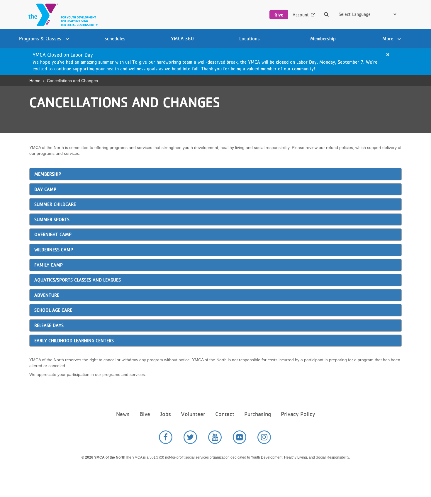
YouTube (215, 437)
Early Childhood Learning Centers (74, 340)
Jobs (165, 414)
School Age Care (53, 310)
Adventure (46, 295)
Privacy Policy (298, 414)
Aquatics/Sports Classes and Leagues (77, 280)
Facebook (165, 437)
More (388, 38)
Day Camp (45, 189)
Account (301, 15)
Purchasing (257, 414)
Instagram (264, 437)
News (123, 414)
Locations (249, 38)
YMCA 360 (182, 38)
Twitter (190, 437)
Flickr (239, 437)
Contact (224, 414)
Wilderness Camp (53, 249)
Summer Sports (51, 219)
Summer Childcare (55, 204)
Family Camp (48, 265)
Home (34, 80)
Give (278, 15)
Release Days (49, 325)
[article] (215, 61)
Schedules (114, 38)
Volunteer (193, 414)
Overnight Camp (53, 234)
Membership (323, 38)
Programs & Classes (41, 38)
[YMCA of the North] (61, 15)
